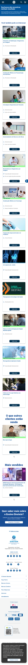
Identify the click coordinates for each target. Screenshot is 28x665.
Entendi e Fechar (14, 660)
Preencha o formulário (14, 522)
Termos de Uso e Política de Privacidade (14, 643)
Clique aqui (15, 628)
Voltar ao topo (14, 531)
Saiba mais (14, 53)
